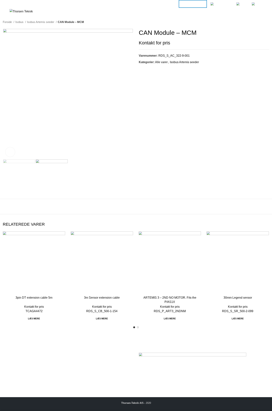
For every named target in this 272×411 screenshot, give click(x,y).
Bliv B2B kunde (193, 3)
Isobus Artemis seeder (41, 22)
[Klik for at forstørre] (10, 152)
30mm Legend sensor (238, 297)
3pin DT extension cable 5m (34, 297)
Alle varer (161, 62)
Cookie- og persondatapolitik (90, 366)
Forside (8, 22)
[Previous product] (260, 22)
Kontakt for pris (154, 42)
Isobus (19, 22)
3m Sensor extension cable (102, 297)
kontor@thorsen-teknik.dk (29, 378)
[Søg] (248, 11)
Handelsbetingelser (84, 362)
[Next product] (267, 22)
